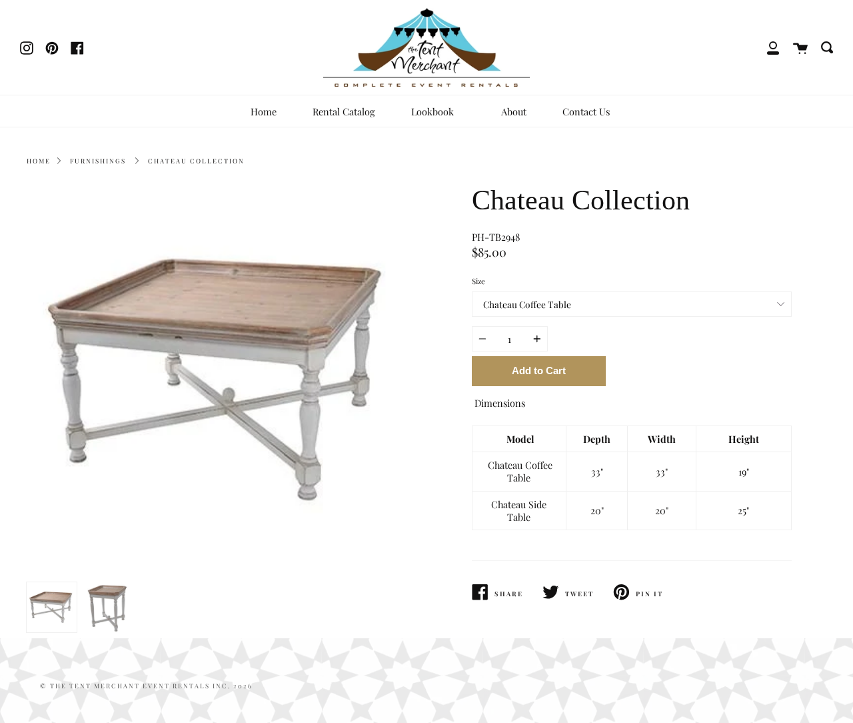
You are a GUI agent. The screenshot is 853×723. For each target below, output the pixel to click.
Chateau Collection (196, 161)
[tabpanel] (222, 380)
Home (264, 111)
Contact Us (586, 111)
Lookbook (433, 111)
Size (478, 281)
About (513, 111)
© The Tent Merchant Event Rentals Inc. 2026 (146, 686)
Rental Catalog (344, 111)
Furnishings (98, 161)
